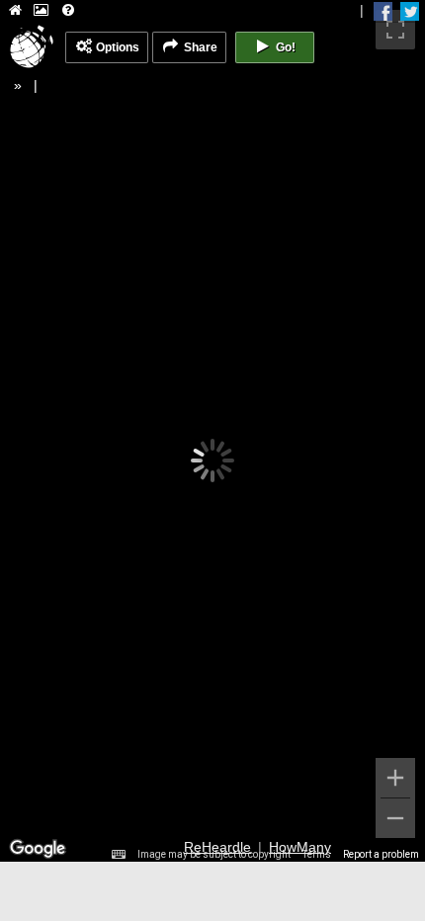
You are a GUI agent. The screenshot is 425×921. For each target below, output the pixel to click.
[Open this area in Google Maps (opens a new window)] (37, 849)
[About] (68, 11)
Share (199, 47)
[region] (212, 431)
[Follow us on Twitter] (409, 11)
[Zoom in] (395, 777)
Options (116, 47)
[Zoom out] (395, 818)
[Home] (15, 11)
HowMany (300, 847)
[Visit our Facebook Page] (383, 11)
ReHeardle (217, 847)
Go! (284, 47)
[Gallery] (41, 11)
